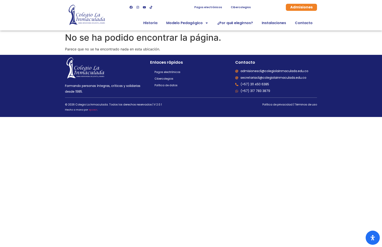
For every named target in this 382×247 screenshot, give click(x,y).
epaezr (93, 109)
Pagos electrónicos (208, 7)
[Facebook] (131, 7)
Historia (150, 22)
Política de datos (166, 85)
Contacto (304, 22)
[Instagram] (138, 7)
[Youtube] (144, 7)
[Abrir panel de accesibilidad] (373, 238)
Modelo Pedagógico (184, 22)
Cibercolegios (241, 7)
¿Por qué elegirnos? (235, 22)
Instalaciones (274, 22)
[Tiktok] (151, 7)
